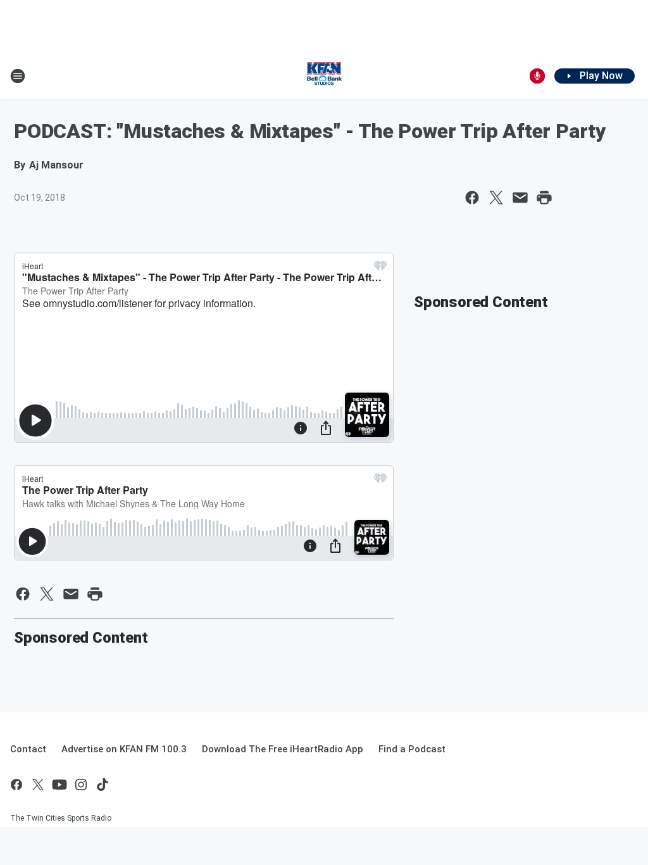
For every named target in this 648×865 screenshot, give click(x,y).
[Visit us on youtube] (59, 784)
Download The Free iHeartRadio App (282, 749)
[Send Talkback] (537, 76)
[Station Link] (324, 76)
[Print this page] (544, 197)
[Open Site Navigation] (17, 76)
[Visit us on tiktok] (102, 784)
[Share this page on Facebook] (472, 197)
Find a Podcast (412, 749)
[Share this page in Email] (520, 197)
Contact (28, 749)
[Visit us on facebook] (16, 784)
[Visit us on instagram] (81, 784)
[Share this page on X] (496, 197)
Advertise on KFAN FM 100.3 (124, 749)
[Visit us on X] (38, 784)
